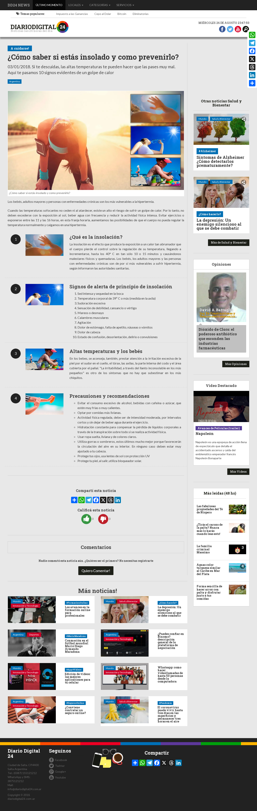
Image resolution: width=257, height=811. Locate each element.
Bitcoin (121, 13)
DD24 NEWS (19, 5)
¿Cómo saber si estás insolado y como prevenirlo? (93, 57)
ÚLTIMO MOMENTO (50, 5)
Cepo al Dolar (102, 13)
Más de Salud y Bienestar (229, 242)
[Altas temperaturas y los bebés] (44, 359)
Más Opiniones (236, 364)
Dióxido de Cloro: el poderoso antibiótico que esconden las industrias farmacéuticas (218, 339)
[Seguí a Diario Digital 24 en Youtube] (238, 29)
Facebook (61, 760)
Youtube (60, 777)
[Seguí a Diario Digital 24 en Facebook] (222, 29)
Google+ (60, 771)
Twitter (60, 765)
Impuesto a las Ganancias (72, 13)
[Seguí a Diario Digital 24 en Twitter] (230, 29)
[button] (246, 29)
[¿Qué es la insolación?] (44, 245)
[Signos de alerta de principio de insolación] (44, 294)
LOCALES (74, 5)
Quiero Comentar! (96, 570)
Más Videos (238, 471)
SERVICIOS (124, 5)
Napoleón (205, 433)
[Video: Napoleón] (221, 406)
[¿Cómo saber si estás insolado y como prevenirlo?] (96, 140)
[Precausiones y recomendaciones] (44, 404)
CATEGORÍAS (98, 5)
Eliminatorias (141, 13)
